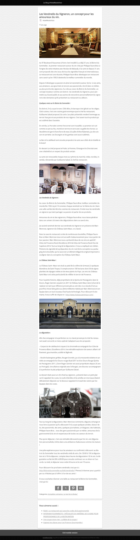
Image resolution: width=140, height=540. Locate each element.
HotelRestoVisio (47, 538)
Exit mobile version (70, 533)
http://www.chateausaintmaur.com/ (79, 295)
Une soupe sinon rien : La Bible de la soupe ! (60, 519)
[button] (58, 488)
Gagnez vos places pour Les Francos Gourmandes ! (63, 522)
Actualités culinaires (55, 494)
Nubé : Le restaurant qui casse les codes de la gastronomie (66, 511)
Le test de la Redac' (71, 494)
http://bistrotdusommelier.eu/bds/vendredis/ (57, 470)
